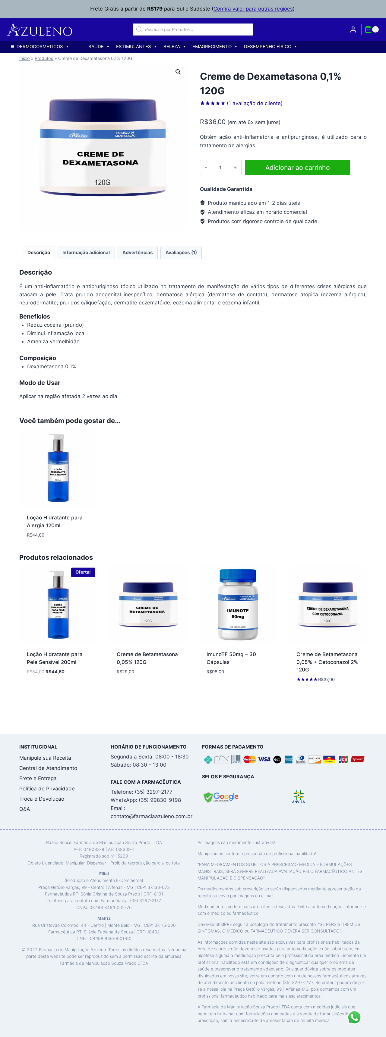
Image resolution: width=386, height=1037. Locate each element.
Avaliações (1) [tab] (181, 252)
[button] (178, 72)
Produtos (44, 58)
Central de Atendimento (48, 768)
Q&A (24, 809)
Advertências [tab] (137, 252)
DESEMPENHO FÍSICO (267, 46)
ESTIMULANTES (133, 46)
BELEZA (171, 46)
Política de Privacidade (47, 789)
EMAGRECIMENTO (212, 46)
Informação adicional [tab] (86, 252)
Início (24, 58)
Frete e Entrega (38, 778)
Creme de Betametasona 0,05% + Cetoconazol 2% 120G (327, 662)
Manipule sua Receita (45, 758)
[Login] (353, 29)
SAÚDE (96, 46)
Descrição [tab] (38, 252)
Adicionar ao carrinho (297, 167)
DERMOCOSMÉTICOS (40, 46)
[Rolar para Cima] (371, 1029)
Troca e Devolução (41, 799)
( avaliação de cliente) (255, 103)
